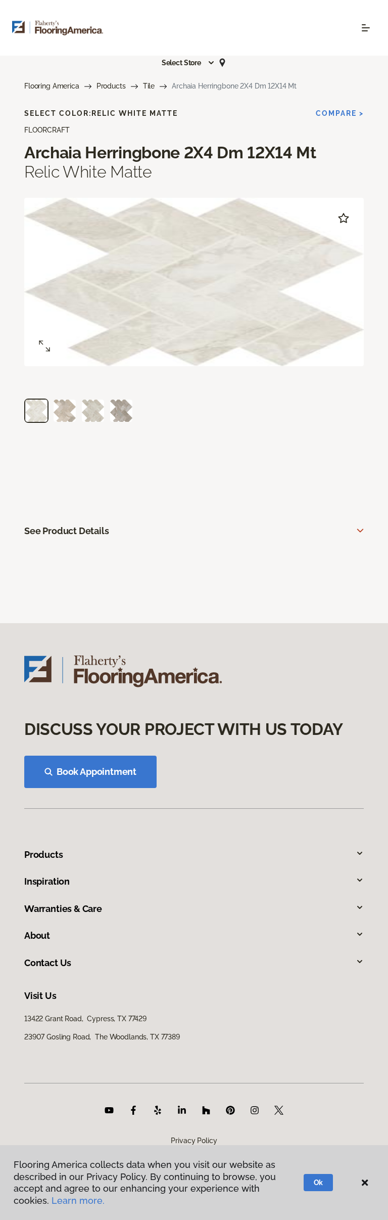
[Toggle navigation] (366, 28)
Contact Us (47, 962)
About (37, 935)
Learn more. (78, 1200)
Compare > (340, 113)
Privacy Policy (194, 1141)
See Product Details (66, 531)
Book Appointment (96, 771)
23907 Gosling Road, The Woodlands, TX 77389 (102, 1037)
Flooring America (51, 86)
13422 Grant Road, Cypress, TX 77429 (85, 1019)
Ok (318, 1183)
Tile (149, 86)
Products (111, 86)
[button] (188, 62)
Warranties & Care (63, 908)
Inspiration (47, 881)
